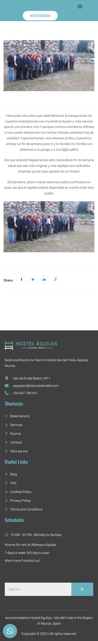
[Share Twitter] (33, 279)
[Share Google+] (56, 279)
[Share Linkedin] (44, 279)
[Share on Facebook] (21, 279)
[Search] (82, 589)
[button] (80, 6)
